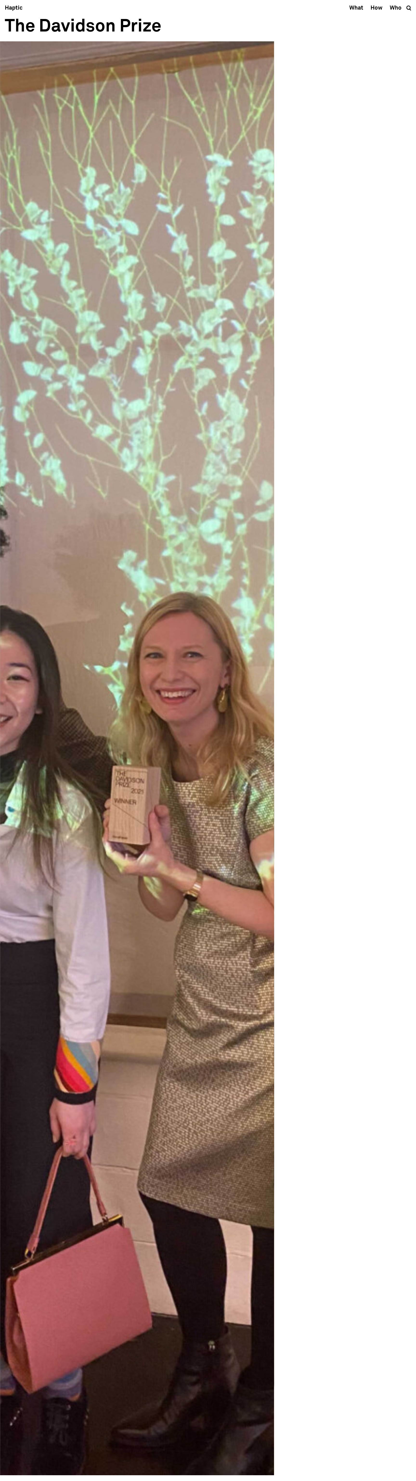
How (376, 8)
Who (396, 8)
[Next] (212, 758)
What (356, 8)
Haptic (14, 8)
